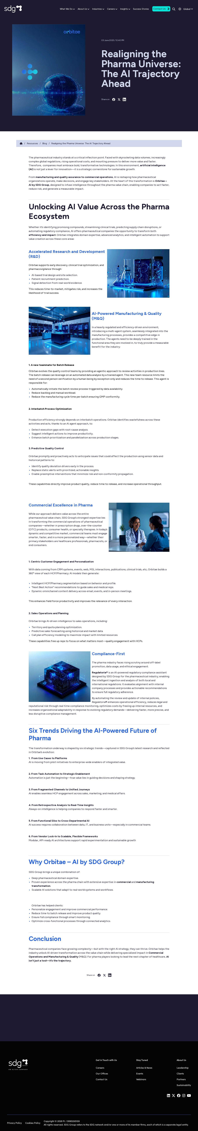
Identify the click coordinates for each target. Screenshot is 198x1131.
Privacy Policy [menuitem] (14, 1122)
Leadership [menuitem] (183, 1067)
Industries (97, 9)
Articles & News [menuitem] (144, 1067)
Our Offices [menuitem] (102, 1073)
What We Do (66, 9)
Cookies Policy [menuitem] (32, 1122)
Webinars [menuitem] (141, 1079)
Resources (32, 143)
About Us (82, 9)
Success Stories (141, 9)
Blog (44, 143)
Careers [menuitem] (100, 1067)
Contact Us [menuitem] (101, 1079)
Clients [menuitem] (180, 1073)
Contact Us (159, 8)
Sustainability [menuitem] (184, 1085)
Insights (124, 9)
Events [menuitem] (139, 1073)
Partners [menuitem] (181, 1079)
